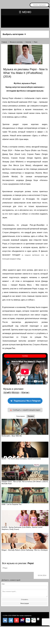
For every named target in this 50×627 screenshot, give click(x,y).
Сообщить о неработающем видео (26, 410)
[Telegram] (10, 620)
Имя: (3, 584)
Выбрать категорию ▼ (14, 34)
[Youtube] (16, 620)
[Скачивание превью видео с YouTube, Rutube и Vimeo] (28, 620)
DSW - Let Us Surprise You (12, 504)
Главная (4, 42)
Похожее (31, 416)
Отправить (24, 599)
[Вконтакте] (5, 620)
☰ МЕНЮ (25, 12)
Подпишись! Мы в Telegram (27, 400)
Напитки (28, 42)
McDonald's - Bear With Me (12, 436)
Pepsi (35, 42)
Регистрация (24, 603)
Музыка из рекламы (16, 42)
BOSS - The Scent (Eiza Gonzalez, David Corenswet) (21, 459)
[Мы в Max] (33, 620)
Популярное (20, 416)
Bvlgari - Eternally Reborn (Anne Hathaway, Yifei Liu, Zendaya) (25, 550)
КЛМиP (14, 615)
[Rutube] (22, 620)
